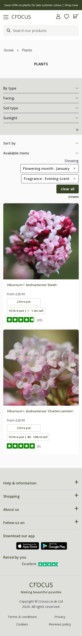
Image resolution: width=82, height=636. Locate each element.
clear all (67, 188)
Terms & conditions (22, 616)
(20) (39, 320)
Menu (5, 16)
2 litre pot (24, 302)
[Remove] (73, 168)
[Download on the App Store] (28, 546)
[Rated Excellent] (49, 563)
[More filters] (77, 130)
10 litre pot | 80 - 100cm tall (28, 437)
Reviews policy (60, 624)
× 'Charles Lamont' (40, 411)
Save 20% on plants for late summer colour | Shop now (41, 5)
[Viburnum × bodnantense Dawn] (41, 241)
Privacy (59, 616)
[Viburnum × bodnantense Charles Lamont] (41, 367)
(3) (39, 446)
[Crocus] (41, 588)
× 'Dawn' (32, 285)
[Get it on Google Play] (54, 546)
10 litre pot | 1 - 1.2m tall (26, 311)
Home (9, 50)
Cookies (22, 624)
